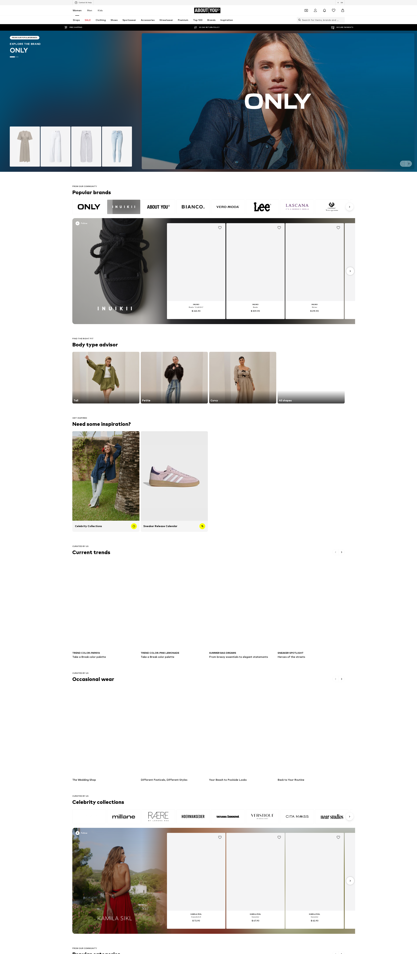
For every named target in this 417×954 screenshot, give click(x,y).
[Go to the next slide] (409, 164)
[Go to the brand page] (208, 101)
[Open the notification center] (324, 10)
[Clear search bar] (342, 20)
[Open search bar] (299, 19)
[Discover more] (114, 271)
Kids (100, 10)
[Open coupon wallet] (306, 10)
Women (77, 10)
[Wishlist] (334, 10)
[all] (212, 207)
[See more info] (115, 224)
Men (89, 10)
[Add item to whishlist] (220, 228)
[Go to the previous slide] (403, 164)
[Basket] (343, 10)
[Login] (315, 10)
